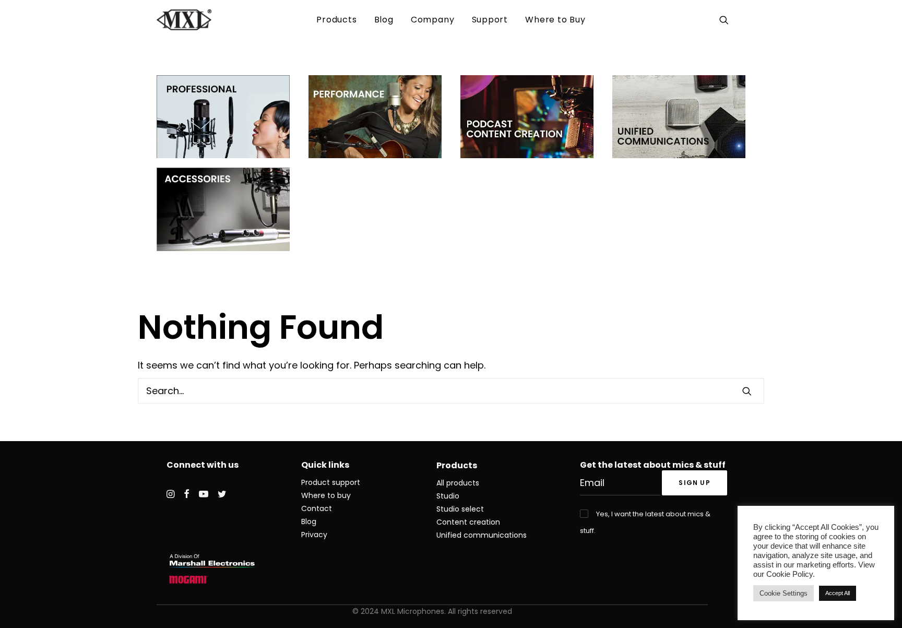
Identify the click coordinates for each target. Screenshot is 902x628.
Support (490, 20)
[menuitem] (336, 20)
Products (336, 20)
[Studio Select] (223, 116)
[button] (725, 20)
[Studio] (375, 116)
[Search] (451, 391)
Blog (384, 20)
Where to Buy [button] (555, 20)
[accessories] (223, 209)
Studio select (460, 509)
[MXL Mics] (184, 19)
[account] (738, 20)
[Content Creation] (527, 116)
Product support (330, 482)
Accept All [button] (837, 593)
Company (433, 20)
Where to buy (326, 495)
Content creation (468, 522)
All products (457, 483)
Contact (316, 508)
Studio (447, 496)
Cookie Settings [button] (783, 593)
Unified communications (481, 535)
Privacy (314, 534)
